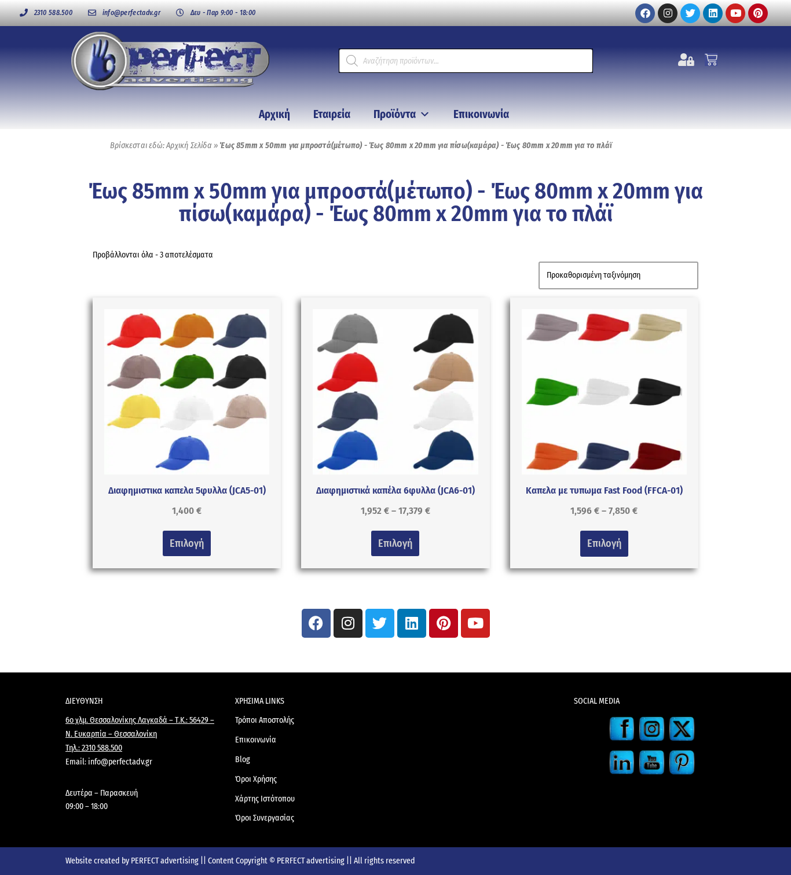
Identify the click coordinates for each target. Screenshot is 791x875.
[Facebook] (645, 13)
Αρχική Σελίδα (189, 145)
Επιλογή (187, 543)
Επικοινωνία (481, 114)
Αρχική (274, 114)
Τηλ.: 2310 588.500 (93, 748)
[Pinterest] (758, 13)
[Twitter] (690, 13)
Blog (242, 759)
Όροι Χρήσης (256, 779)
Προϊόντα (394, 114)
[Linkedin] (713, 13)
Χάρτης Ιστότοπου (265, 799)
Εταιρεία (331, 114)
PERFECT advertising (165, 861)
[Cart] (711, 59)
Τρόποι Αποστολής (264, 720)
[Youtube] (735, 13)
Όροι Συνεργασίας (264, 818)
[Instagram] (668, 13)
